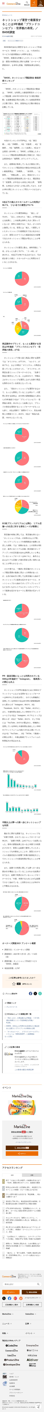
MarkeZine (6, 1314)
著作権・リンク (14, 1377)
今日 (12, 1175)
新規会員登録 (22, 1148)
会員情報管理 (13, 1380)
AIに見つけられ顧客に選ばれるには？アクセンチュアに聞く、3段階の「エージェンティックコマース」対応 (24, 1229)
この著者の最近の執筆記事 (24, 1069)
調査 (4, 40)
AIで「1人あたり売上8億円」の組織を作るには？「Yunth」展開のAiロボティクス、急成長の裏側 (23, 1181)
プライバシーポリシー (16, 1392)
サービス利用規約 (14, 1389)
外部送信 (12, 1396)
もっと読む (9, 1036)
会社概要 (12, 1386)
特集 (4, 1333)
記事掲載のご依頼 (32, 1304)
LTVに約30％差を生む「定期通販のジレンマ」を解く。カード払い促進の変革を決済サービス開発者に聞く (23, 1210)
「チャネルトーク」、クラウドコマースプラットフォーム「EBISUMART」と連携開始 (22, 1032)
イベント (29, 1333)
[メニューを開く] (3, 3)
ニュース (5, 1323)
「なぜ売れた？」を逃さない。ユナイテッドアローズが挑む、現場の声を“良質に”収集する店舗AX (23, 1237)
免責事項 (12, 1383)
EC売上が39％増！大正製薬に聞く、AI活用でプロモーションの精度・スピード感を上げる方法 (23, 1188)
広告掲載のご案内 (11, 1304)
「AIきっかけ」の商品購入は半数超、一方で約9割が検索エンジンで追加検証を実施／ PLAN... (22, 1020)
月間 (31, 1175)
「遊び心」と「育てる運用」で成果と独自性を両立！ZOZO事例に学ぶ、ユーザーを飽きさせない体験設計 (23, 1255)
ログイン (23, 1154)
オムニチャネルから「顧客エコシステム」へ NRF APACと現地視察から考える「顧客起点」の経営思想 (23, 1220)
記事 (27, 1323)
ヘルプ (11, 1373)
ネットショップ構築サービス (15, 40)
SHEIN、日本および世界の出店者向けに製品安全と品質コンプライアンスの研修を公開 (22, 1027)
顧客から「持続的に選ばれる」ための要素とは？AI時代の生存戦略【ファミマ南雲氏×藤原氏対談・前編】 (23, 1245)
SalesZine (29, 1314)
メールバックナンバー (23, 1142)
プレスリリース (11, 1007)
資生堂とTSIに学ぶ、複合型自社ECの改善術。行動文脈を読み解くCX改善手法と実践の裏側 (23, 1202)
